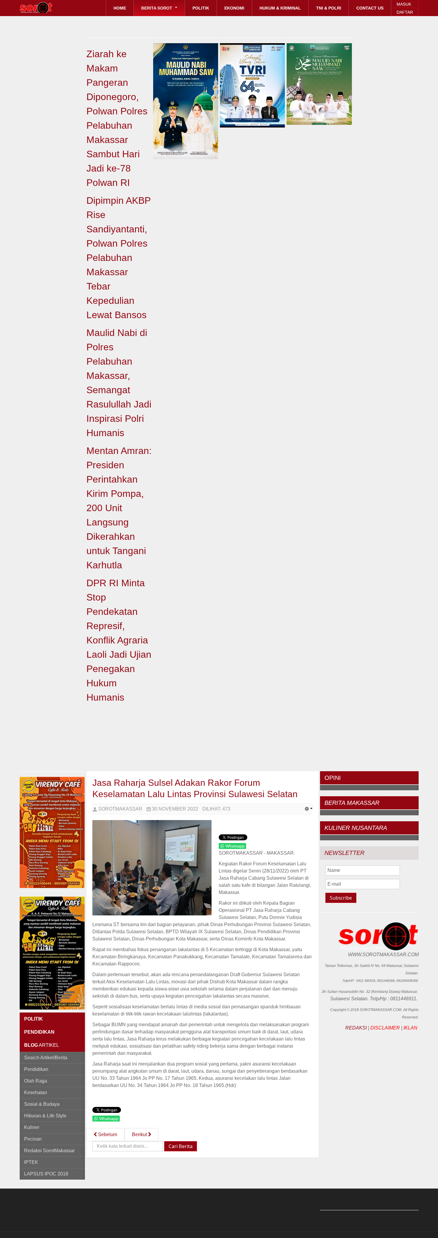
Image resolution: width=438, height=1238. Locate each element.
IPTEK (31, 1162)
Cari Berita (180, 1146)
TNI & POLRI (328, 8)
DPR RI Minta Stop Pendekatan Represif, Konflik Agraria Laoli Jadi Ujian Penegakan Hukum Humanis (118, 640)
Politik (200, 8)
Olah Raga (35, 1080)
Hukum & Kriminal (280, 8)
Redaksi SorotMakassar (49, 1150)
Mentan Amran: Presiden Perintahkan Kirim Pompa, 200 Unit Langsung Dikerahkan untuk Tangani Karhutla (119, 507)
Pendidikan (36, 1069)
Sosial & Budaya (42, 1104)
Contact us (369, 8)
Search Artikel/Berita (45, 1057)
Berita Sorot (157, 8)
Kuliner (31, 1127)
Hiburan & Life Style (45, 1115)
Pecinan (33, 1138)
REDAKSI (356, 1027)
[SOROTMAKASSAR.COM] (49, 7)
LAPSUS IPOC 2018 (46, 1173)
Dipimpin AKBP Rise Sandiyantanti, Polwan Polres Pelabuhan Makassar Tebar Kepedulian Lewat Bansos (118, 257)
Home (120, 8)
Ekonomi (234, 8)
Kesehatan (35, 1092)
